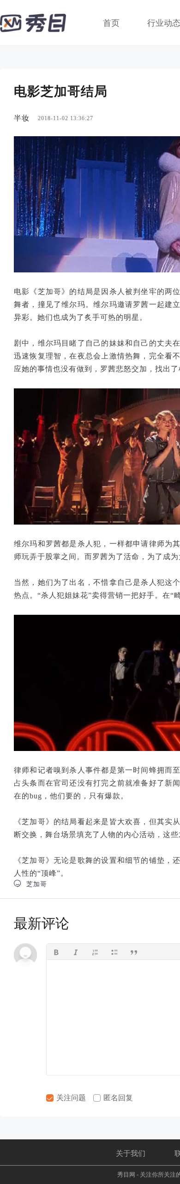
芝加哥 (30, 884)
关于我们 (130, 1153)
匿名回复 (117, 1098)
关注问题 (70, 1098)
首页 (111, 23)
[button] (56, 951)
